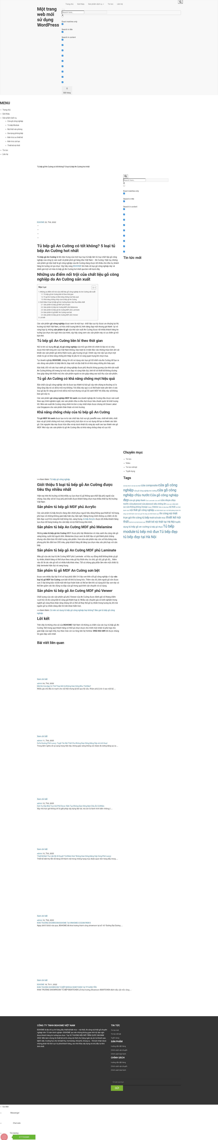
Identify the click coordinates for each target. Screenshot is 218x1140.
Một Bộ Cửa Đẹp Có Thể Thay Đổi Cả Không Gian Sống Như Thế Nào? (145, 282)
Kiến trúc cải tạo (13, 141)
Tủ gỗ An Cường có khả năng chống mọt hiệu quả (61, 297)
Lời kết (42, 317)
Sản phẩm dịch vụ (95, 4)
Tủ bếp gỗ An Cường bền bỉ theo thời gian (58, 294)
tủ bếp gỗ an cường (139, 526)
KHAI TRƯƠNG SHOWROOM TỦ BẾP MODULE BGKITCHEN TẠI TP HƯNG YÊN (67, 987)
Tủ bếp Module (13, 125)
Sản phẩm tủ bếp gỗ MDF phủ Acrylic (57, 305)
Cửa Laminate (150, 500)
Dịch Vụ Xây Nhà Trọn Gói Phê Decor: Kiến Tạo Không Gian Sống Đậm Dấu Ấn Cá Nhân (145, 357)
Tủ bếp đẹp (169, 532)
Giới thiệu (80, 4)
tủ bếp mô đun (147, 532)
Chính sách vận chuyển (119, 1050)
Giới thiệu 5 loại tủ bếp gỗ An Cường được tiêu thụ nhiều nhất (62, 302)
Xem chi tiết (42, 679)
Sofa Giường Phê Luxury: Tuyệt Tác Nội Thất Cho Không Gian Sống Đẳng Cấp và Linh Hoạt (146, 319)
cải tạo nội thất (135, 486)
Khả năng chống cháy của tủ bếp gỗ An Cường (60, 299)
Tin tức (110, 4)
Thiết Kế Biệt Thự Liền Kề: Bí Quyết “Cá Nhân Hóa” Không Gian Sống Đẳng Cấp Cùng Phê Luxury (145, 393)
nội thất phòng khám (172, 510)
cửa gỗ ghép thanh (137, 500)
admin (39, 683)
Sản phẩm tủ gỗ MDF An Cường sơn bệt (58, 312)
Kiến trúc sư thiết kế (15, 137)
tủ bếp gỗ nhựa (156, 527)
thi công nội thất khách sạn (151, 514)
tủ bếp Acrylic (89, 519)
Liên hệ (120, 4)
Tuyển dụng (130, 471)
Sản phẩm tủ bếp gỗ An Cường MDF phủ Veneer (61, 315)
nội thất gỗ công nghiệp (142, 510)
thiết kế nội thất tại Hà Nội (160, 521)
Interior (155, 507)
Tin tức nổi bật (131, 467)
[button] (92, 288)
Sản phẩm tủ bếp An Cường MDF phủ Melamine (61, 307)
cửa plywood (135, 504)
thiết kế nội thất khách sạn (137, 522)
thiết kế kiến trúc (158, 517)
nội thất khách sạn (160, 510)
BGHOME (40, 222)
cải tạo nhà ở (127, 486)
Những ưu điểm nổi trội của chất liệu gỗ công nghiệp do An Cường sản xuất (67, 292)
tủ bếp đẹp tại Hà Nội (139, 537)
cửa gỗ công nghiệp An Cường (145, 491)
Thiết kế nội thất (13, 145)
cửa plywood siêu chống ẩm (154, 504)
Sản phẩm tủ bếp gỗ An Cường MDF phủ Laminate (62, 310)
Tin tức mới (115, 1030)
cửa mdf (157, 500)
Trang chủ (69, 4)
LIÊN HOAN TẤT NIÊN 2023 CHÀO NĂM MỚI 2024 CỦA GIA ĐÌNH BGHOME (146, 432)
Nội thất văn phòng (14, 129)
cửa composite (149, 485)
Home (150, 507)
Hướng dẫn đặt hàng (118, 1046)
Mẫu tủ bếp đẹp (163, 507)
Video (128, 463)
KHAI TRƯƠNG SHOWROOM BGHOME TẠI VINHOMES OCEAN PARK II (64, 923)
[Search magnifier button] (180, 2)
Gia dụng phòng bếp (15, 133)
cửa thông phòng (133, 507)
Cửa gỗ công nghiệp (15, 121)
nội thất (172, 507)
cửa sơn (169, 504)
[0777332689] (6, 1135)
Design (144, 507)
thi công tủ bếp (140, 517)
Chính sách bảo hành (118, 1054)
